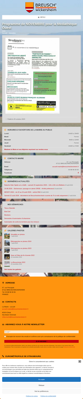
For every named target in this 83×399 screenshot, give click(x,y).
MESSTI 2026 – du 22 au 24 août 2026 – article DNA (22, 192)
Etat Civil (7, 211)
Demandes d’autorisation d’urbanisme (17, 218)
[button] (80, 361)
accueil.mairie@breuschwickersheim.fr (65, 166)
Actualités (12, 33)
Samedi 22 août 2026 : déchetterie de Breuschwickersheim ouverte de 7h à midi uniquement (36, 195)
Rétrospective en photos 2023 (21, 248)
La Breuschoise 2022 (18, 262)
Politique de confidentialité (48, 396)
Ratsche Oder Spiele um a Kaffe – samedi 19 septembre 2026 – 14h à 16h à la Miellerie (34, 185)
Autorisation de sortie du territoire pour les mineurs (21, 222)
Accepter (41, 379)
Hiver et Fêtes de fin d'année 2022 (22, 255)
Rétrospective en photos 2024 (21, 241)
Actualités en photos (18, 234)
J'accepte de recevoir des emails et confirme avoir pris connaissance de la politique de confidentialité (40, 336)
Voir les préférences (41, 391)
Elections (7, 215)
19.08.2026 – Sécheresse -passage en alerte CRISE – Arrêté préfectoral (29, 188)
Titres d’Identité (9, 208)
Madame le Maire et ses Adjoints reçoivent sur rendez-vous (26, 149)
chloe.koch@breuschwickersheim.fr (14, 317)
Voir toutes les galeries (12, 269)
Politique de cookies (32, 396)
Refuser (41, 385)
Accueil (4, 33)
